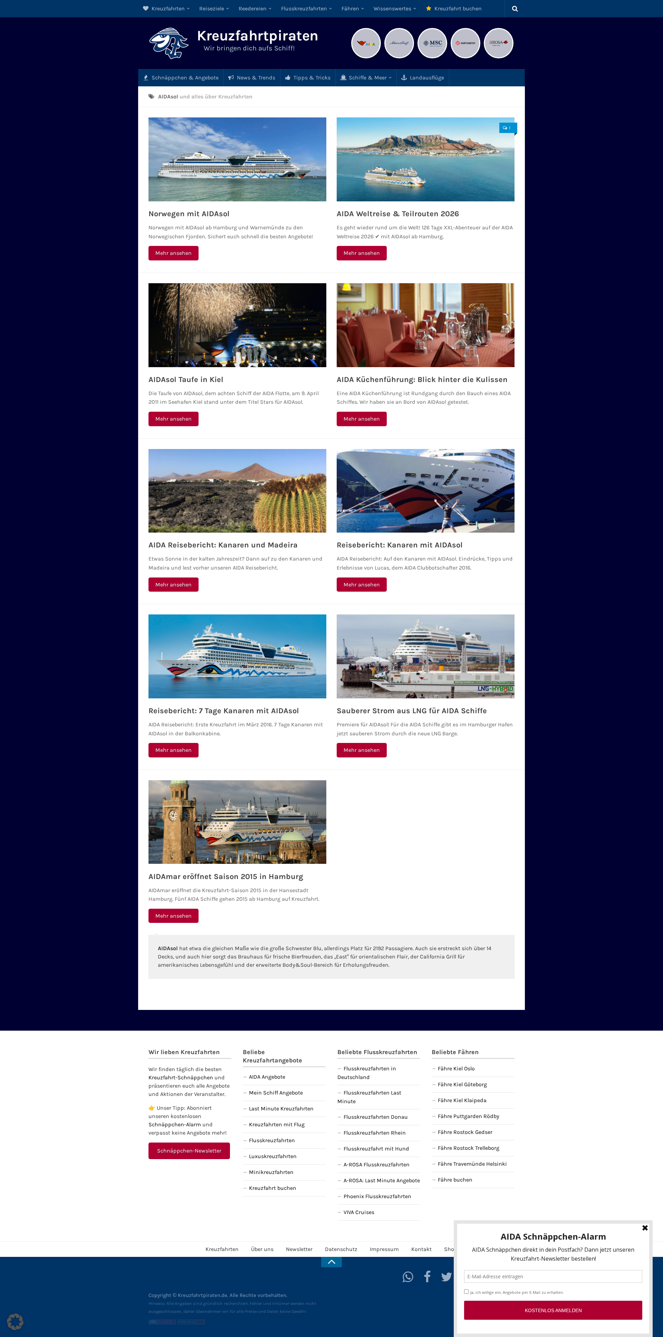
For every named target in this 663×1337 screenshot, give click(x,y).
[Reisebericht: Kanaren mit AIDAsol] (426, 491)
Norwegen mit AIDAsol (189, 213)
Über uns (262, 1249)
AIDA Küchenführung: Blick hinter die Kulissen (422, 379)
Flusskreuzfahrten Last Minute (369, 1097)
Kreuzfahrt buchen (457, 8)
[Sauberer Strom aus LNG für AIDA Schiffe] (426, 656)
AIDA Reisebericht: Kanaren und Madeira (223, 545)
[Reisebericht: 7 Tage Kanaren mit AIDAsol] (237, 656)
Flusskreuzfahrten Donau (376, 1117)
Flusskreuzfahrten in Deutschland (366, 1072)
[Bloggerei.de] (162, 1323)
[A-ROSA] (499, 57)
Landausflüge (426, 77)
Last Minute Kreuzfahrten (281, 1108)
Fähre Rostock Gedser (465, 1132)
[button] (15, 1322)
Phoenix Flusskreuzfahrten (377, 1196)
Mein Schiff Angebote (276, 1092)
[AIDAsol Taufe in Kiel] (237, 325)
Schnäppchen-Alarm (174, 1124)
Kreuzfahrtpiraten (257, 35)
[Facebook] (427, 1277)
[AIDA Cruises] (366, 57)
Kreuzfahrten (167, 8)
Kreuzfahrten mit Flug (277, 1124)
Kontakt (421, 1249)
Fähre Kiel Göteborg (462, 1084)
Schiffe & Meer (367, 77)
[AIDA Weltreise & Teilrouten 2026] (426, 159)
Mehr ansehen (173, 253)
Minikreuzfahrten (271, 1172)
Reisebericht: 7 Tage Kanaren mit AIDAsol (223, 710)
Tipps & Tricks (311, 77)
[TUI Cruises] (399, 57)
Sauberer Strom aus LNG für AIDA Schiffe (412, 710)
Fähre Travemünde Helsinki (472, 1164)
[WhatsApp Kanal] (408, 1277)
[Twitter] (447, 1277)
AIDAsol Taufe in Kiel (185, 379)
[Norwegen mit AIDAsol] (237, 159)
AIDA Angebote (267, 1076)
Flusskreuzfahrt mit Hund (376, 1148)
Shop (451, 1249)
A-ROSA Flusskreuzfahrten (377, 1164)
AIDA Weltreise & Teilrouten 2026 (398, 213)
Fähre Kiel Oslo (456, 1068)
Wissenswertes (392, 8)
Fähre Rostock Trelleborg (468, 1148)
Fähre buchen (455, 1179)
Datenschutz (341, 1249)
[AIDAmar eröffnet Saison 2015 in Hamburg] (237, 822)
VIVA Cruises (359, 1212)
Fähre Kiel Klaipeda (462, 1100)
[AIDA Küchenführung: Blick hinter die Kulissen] (426, 325)
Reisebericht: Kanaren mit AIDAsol (400, 545)
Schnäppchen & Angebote (184, 77)
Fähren (350, 8)
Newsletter (299, 1249)
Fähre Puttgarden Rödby (468, 1116)
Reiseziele (211, 8)
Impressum (384, 1249)
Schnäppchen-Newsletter (189, 1150)
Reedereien (253, 8)
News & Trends (255, 77)
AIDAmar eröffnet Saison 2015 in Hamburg (225, 876)
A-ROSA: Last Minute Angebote (382, 1180)
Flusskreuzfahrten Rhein (375, 1132)
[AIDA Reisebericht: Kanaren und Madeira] (237, 491)
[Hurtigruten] (465, 57)
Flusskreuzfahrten (304, 8)
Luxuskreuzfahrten (273, 1156)
